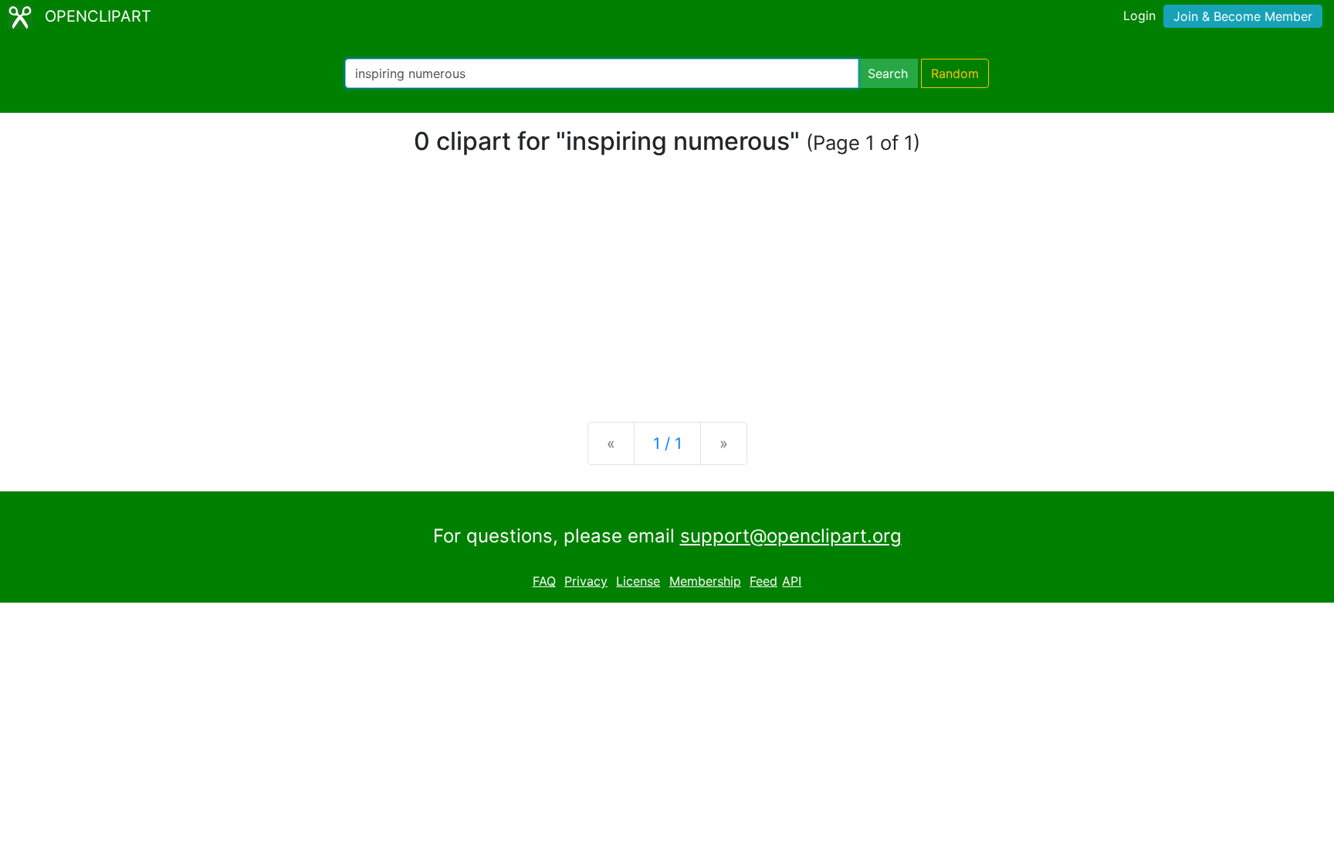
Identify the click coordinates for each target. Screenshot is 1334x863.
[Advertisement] (667, 289)
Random (955, 73)
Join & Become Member (1242, 16)
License (638, 581)
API (791, 581)
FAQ (544, 581)
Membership (705, 581)
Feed (763, 581)
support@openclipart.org (791, 536)
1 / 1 (667, 443)
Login (1139, 15)
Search (888, 73)
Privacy (586, 581)
